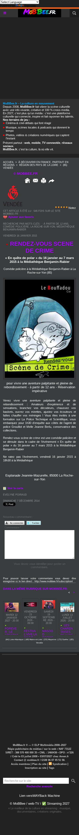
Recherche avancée (39, 786)
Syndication (60, 764)
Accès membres (20, 764)
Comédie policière (16, 226)
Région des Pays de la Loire (38, 165)
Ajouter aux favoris (21, 216)
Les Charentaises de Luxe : (67, 628)
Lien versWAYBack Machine (39, 796)
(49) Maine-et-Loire (34, 639)
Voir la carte (15, 488)
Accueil (8, 162)
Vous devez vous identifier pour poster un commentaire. (39, 565)
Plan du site (39, 764)
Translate (30, 5)
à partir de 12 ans (56, 223)
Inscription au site (35, 767)
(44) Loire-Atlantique (15, 639)
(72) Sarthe (63, 639)
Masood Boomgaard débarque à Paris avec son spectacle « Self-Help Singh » (48, 632)
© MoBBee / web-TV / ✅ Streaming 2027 (39, 803)
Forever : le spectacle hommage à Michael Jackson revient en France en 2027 (12, 630)
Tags (51, 767)
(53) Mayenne (50, 639)
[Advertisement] (39, 56)
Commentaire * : (14, 527)
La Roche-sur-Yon (42, 226)
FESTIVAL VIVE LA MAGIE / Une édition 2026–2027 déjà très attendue (30, 632)
